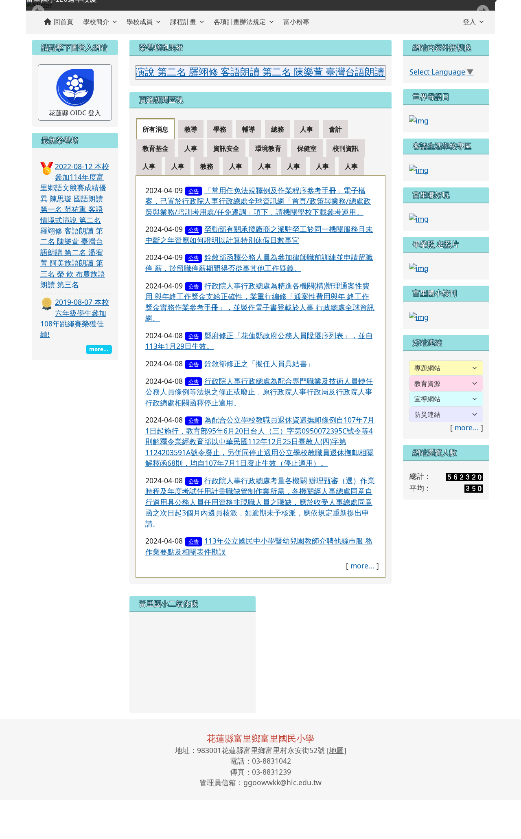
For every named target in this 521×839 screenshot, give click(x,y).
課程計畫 (183, 21)
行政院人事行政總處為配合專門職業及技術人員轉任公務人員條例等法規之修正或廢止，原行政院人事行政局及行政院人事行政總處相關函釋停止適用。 (259, 391)
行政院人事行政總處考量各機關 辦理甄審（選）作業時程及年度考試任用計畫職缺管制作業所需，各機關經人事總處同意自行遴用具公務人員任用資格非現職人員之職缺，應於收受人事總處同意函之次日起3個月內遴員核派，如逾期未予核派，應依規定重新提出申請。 (260, 502)
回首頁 (63, 21)
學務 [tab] (219, 129)
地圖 (336, 750)
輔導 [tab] (248, 129)
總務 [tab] (277, 129)
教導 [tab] (190, 129)
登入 (469, 21)
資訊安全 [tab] (226, 148)
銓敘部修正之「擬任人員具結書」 (259, 363)
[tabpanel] (260, 376)
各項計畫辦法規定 (240, 21)
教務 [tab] (206, 166)
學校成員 (140, 21)
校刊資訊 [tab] (346, 148)
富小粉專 (296, 21)
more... (362, 565)
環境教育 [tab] (268, 148)
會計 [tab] (335, 129)
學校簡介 (96, 21)
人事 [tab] (306, 129)
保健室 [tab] (307, 148)
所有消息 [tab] (155, 129)
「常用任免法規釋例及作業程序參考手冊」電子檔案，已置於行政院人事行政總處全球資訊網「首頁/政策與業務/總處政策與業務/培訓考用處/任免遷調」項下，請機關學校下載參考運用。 (258, 201)
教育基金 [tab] (155, 148)
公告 (193, 191)
